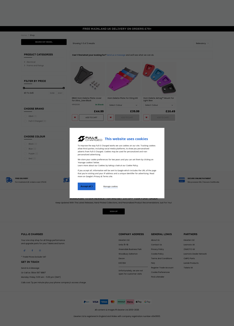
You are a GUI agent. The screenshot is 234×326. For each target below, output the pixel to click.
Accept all (86, 186)
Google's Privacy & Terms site (99, 176)
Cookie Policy (132, 165)
